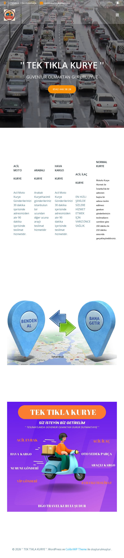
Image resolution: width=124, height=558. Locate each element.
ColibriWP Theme (76, 549)
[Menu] (117, 15)
